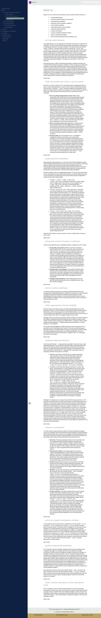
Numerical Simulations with (72, 609)
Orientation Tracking (60, 611)
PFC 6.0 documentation (54, 609)
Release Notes (69, 611)
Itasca (65, 615)
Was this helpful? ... (39, 615)
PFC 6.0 (58, 615)
